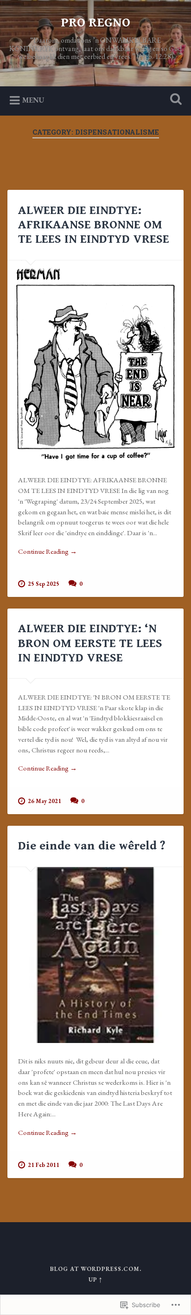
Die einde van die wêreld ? (91, 846)
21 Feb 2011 (43, 1165)
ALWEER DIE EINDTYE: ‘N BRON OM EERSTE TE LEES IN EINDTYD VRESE (90, 643)
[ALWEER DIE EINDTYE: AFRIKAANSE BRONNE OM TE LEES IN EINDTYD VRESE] (95, 361)
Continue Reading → (47, 551)
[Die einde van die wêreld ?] (95, 955)
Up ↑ (95, 1279)
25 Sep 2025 (43, 584)
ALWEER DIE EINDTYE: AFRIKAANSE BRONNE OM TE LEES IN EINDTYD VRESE (93, 224)
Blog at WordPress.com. (95, 1269)
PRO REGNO (95, 22)
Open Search (173, 100)
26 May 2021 (44, 801)
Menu (33, 100)
